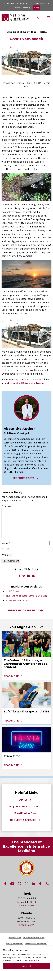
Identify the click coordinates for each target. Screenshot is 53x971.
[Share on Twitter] (23, 576)
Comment (8, 506)
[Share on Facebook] (19, 576)
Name (6, 543)
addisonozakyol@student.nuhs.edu (24, 383)
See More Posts (23, 478)
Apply (23, 799)
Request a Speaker (23, 820)
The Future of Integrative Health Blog (26, 595)
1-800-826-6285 (26, 905)
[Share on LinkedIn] (28, 576)
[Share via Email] (33, 576)
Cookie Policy (35, 960)
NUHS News (12, 591)
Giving (36, 8)
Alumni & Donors (40, 3)
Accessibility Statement (36, 943)
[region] (26, 958)
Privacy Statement (14, 943)
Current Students (10, 3)
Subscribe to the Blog (23, 610)
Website (6, 554)
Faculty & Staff (25, 3)
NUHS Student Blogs (17, 600)
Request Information (23, 806)
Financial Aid (23, 813)
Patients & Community (22, 8)
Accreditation (15, 937)
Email (6, 549)
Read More (11, 676)
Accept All (27, 966)
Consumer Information (34, 937)
